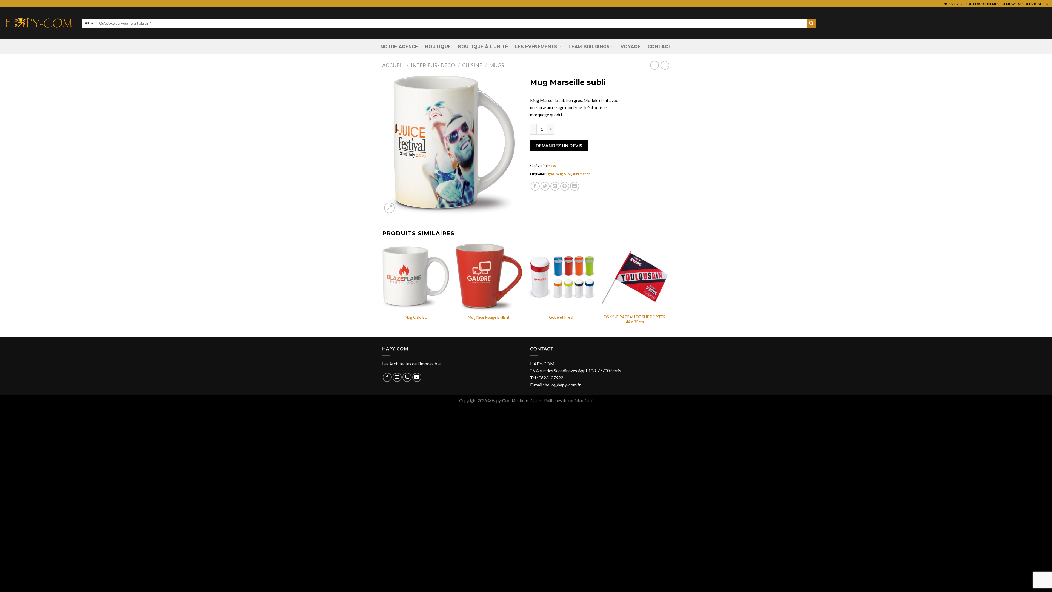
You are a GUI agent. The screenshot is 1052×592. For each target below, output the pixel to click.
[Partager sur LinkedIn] (574, 186)
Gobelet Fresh (561, 317)
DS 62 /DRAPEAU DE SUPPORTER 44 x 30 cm (634, 320)
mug (559, 174)
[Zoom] (389, 208)
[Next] (668, 289)
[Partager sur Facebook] (535, 186)
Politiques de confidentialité (568, 400)
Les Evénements (536, 46)
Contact (659, 46)
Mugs (496, 65)
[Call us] (406, 377)
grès (551, 174)
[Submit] (811, 23)
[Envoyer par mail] (554, 186)
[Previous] (382, 289)
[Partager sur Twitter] (545, 186)
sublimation (581, 174)
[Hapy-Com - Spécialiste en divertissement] (39, 23)
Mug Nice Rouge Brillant (489, 317)
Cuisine (472, 65)
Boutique (438, 46)
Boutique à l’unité (483, 46)
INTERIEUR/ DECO (433, 65)
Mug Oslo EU (416, 317)
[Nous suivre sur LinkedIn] (416, 377)
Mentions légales (527, 400)
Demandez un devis (559, 145)
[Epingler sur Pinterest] (564, 186)
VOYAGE (631, 46)
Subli (567, 174)
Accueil (393, 65)
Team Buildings (589, 46)
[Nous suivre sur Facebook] (387, 377)
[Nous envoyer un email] (397, 377)
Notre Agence (399, 46)
